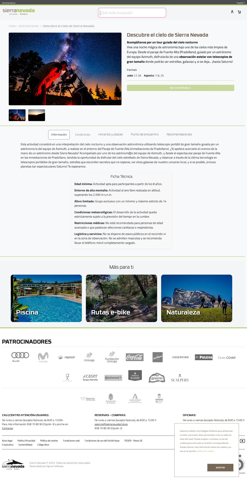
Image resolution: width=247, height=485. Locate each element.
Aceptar (220, 467)
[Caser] (90, 378)
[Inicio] (19, 11)
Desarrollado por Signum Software (47, 466)
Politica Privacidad (26, 440)
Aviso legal (7, 440)
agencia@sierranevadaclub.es (111, 424)
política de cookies (205, 451)
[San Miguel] (158, 357)
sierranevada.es (8, 2)
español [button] (240, 2)
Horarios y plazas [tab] (110, 134)
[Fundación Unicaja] (112, 357)
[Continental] (113, 378)
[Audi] (20, 357)
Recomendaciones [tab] (179, 134)
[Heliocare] (135, 377)
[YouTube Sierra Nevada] (241, 441)
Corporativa (7, 444)
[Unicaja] (89, 357)
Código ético (43, 444)
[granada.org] (111, 398)
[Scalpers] (180, 378)
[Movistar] (43, 357)
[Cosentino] (181, 357)
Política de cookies (49, 440)
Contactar (7, 428)
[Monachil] (159, 398)
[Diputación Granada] (88, 398)
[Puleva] (204, 357)
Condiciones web (71, 440)
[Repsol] (66, 357)
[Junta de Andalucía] (135, 398)
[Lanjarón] (157, 378)
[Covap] (227, 357)
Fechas (132, 70)
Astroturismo (28, 26)
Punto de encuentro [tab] (145, 134)
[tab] (59, 134)
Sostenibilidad (25, 444)
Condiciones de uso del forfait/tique (102, 440)
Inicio (12, 26)
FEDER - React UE (133, 440)
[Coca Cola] (134, 357)
